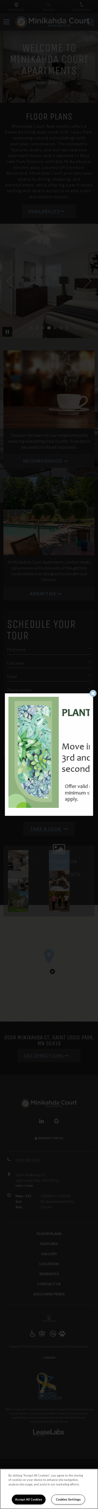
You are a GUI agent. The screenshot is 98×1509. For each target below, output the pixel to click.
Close (93, 693)
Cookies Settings (68, 1499)
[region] (49, 1489)
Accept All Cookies (28, 1499)
